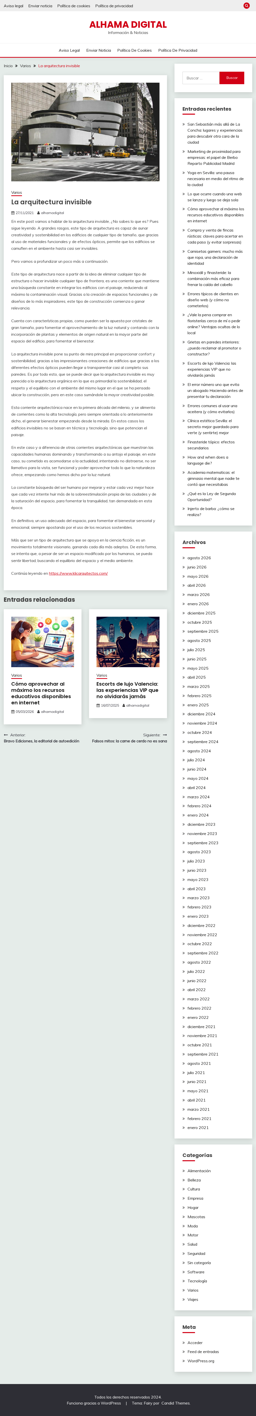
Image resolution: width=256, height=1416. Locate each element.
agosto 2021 (199, 1063)
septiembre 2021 (203, 1054)
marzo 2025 (199, 686)
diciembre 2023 (202, 824)
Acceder (195, 1342)
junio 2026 (197, 567)
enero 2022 (198, 1017)
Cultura (194, 1188)
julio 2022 (196, 971)
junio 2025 (197, 658)
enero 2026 (198, 603)
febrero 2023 (200, 906)
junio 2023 (197, 870)
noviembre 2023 (202, 833)
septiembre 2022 (203, 952)
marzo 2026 (199, 594)
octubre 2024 (200, 732)
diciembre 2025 (202, 612)
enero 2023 (198, 916)
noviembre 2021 (202, 1035)
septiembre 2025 (203, 631)
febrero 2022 (200, 1008)
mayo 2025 (198, 668)
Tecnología (197, 1280)
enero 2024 (198, 815)
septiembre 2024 (203, 741)
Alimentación (199, 1170)
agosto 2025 (199, 640)
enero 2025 (198, 704)
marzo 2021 (199, 1109)
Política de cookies (73, 5)
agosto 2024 (199, 750)
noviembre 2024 (202, 723)
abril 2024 (197, 787)
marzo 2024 (199, 796)
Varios (16, 192)
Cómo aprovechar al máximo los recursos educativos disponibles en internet (41, 693)
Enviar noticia (40, 5)
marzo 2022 (199, 998)
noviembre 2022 (202, 934)
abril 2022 (197, 989)
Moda (193, 1225)
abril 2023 (197, 888)
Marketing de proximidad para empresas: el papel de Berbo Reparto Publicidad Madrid (214, 157)
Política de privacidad (114, 5)
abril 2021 (197, 1100)
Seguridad (196, 1253)
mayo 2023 (198, 879)
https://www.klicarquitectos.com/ (78, 573)
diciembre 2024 (202, 713)
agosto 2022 (199, 962)
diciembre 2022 (202, 925)
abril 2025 (197, 677)
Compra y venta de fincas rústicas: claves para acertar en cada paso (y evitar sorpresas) (215, 236)
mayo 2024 (198, 778)
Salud (192, 1244)
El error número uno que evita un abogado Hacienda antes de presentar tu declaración (215, 390)
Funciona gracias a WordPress (94, 1403)
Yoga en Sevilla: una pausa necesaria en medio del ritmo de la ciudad (216, 178)
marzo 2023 (199, 897)
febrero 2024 (200, 805)
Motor (193, 1234)
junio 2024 (197, 769)
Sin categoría (199, 1262)
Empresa (195, 1198)
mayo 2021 (198, 1090)
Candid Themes (176, 1403)
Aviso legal (13, 5)
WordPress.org (201, 1360)
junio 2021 (197, 1081)
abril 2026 (197, 585)
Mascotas (196, 1216)
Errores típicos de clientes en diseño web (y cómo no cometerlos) (213, 299)
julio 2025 (196, 649)
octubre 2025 (200, 622)
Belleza (194, 1179)
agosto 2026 (199, 557)
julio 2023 (196, 860)
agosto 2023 (199, 851)
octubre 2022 (200, 943)
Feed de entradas (203, 1351)
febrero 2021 (200, 1118)
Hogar (193, 1207)
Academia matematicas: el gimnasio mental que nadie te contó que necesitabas (214, 478)
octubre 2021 (200, 1044)
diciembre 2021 (202, 1026)
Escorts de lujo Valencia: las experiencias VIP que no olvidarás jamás (127, 690)
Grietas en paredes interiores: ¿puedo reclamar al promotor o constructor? (214, 347)
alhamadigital (52, 213)
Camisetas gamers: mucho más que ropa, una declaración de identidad (215, 257)
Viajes (193, 1299)
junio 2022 (197, 980)
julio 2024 (196, 759)
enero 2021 (198, 1127)
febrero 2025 (200, 695)
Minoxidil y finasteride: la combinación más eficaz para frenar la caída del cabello (213, 278)
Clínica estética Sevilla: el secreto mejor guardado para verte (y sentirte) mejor (213, 426)
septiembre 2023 (203, 842)
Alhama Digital (128, 24)
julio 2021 (196, 1072)
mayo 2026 (198, 576)
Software (196, 1271)
